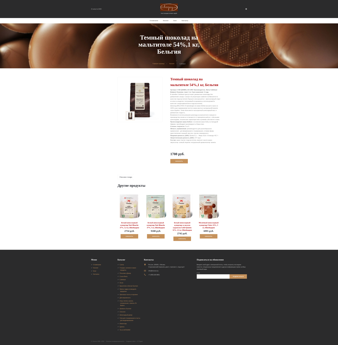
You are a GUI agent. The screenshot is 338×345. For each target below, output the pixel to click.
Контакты (185, 20)
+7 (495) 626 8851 (154, 275)
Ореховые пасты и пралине (129, 294)
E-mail (198, 273)
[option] (140, 99)
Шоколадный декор (126, 315)
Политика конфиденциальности (115, 341)
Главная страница (158, 63)
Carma (122, 264)
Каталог (166, 20)
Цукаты (122, 326)
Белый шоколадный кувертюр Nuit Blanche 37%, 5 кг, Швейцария (156, 225)
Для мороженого (125, 297)
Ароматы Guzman (125, 308)
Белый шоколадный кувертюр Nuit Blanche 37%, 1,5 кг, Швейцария (129, 225)
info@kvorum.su (153, 271)
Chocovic (123, 312)
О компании (154, 20)
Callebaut (123, 279)
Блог (175, 20)
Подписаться (238, 276)
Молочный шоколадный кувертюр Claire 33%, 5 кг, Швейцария (209, 225)
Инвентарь (123, 323)
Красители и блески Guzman (129, 286)
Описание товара (125, 177)
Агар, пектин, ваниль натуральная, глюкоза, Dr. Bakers (128, 303)
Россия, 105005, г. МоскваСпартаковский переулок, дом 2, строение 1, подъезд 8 (166, 266)
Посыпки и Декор (125, 273)
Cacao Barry (123, 276)
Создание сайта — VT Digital (134, 341)
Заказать (129, 236)
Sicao (121, 283)
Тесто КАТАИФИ (125, 330)
